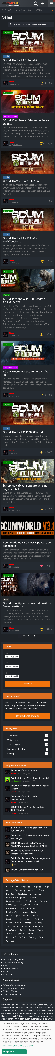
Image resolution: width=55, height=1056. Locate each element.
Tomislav (10, 933)
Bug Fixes (25, 886)
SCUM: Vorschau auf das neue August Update (27, 122)
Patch (35, 915)
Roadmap (38, 922)
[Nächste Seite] (34, 636)
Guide (35, 904)
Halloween (11, 908)
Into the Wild (12, 912)
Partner (26, 915)
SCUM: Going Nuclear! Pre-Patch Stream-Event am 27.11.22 (27, 852)
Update (20, 933)
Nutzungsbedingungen (13, 959)
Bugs (46, 886)
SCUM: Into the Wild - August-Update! (30, 778)
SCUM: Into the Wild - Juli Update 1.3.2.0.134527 (24, 300)
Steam (31, 930)
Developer (22, 894)
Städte (40, 930)
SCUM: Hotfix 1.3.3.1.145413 (20, 60)
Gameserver (24, 904)
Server (23, 930)
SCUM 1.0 (26, 926)
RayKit (18, 922)
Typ (6, 653)
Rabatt (9, 922)
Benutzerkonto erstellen (27, 715)
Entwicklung (31, 901)
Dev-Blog (10, 894)
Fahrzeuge (44, 901)
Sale (8, 926)
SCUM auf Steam (10, 991)
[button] (14, 24)
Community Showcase (38, 890)
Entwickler (33, 897)
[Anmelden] (43, 3)
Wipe (41, 937)
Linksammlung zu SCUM (13, 988)
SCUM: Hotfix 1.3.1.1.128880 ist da (23, 432)
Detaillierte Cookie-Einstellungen (17, 1045)
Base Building (12, 886)
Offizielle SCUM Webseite (14, 985)
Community (20, 890)
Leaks (33, 912)
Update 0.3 (32, 933)
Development (36, 894)
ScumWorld (11, 930)
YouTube (10, 941)
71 (29, 635)
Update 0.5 (11, 937)
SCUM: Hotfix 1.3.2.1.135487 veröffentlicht (20, 239)
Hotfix (21, 908)
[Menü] (51, 3)
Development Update (16, 897)
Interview (31, 908)
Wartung (32, 937)
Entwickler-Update (14, 901)
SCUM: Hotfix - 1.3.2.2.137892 (21, 181)
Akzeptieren (9, 1051)
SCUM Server (39, 926)
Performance (26, 919)
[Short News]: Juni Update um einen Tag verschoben (26, 487)
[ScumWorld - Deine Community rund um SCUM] (12, 4)
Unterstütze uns (10, 968)
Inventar (24, 912)
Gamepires (11, 904)
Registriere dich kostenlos (25, 705)
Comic (9, 890)
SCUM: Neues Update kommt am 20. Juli (26, 373)
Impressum (8, 974)
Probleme (39, 919)
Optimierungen (13, 915)
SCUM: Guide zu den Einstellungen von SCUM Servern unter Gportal (30, 860)
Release (27, 922)
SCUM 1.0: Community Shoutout (27, 869)
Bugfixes (37, 886)
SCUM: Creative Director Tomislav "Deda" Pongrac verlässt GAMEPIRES (29, 844)
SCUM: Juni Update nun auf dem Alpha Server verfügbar (27, 604)
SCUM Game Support (12, 994)
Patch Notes (11, 919)
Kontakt (6, 965)
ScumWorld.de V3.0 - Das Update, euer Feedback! (27, 544)
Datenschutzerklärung (13, 962)
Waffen (22, 937)
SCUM (16, 926)
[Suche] (36, 4)
